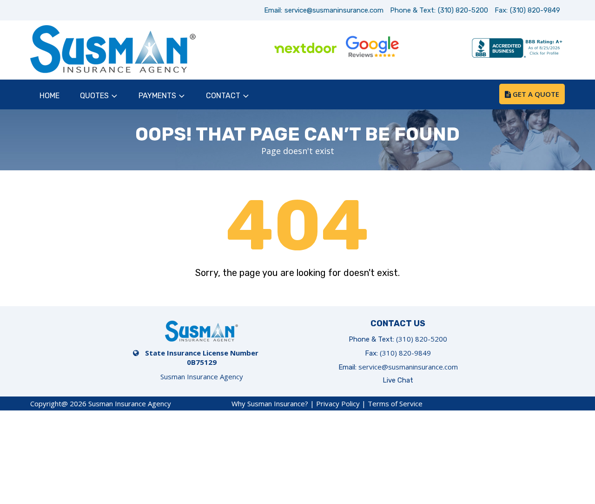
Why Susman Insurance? (269, 403)
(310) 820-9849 (535, 10)
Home (50, 95)
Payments (157, 95)
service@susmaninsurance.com (333, 10)
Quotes (94, 95)
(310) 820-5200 (463, 10)
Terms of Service (395, 403)
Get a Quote (535, 94)
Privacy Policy (338, 403)
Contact (223, 95)
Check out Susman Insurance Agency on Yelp (439, 48)
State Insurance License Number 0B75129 (201, 357)
